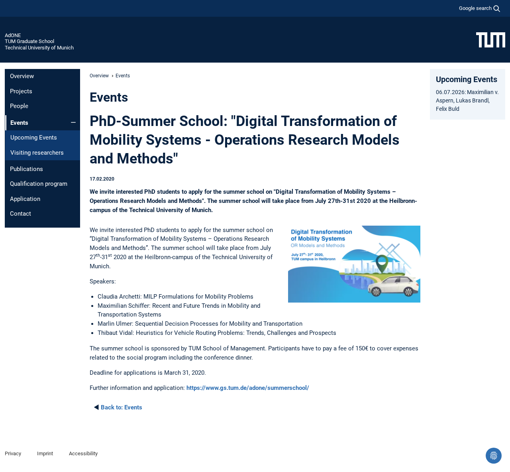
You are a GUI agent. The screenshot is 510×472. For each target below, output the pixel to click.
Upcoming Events (33, 137)
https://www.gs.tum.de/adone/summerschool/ (247, 387)
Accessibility (83, 453)
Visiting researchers (37, 152)
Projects (21, 91)
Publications (26, 169)
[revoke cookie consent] (494, 456)
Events (121, 407)
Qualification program (38, 183)
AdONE (13, 35)
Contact (20, 213)
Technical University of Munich (39, 48)
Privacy (13, 453)
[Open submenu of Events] (73, 122)
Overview (22, 76)
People (19, 106)
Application (25, 199)
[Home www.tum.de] (490, 39)
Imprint (45, 453)
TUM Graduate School (29, 41)
